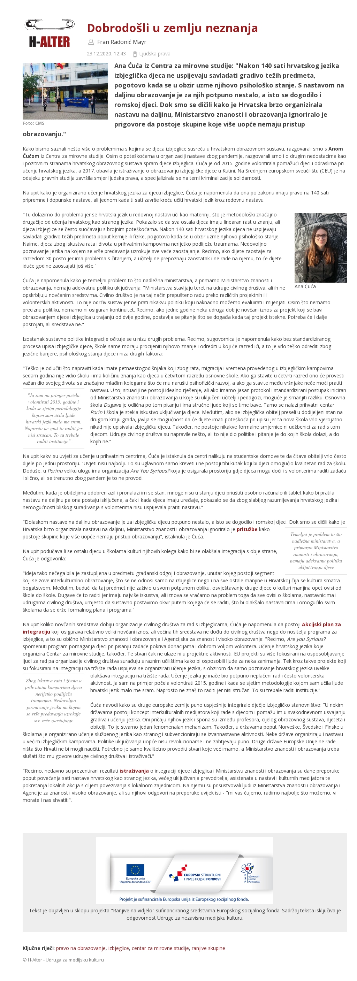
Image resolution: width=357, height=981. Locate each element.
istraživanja (134, 770)
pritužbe (247, 529)
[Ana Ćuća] (321, 247)
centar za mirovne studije (160, 948)
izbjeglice (118, 948)
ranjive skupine (208, 948)
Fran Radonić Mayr (121, 42)
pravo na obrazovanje (81, 948)
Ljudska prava (154, 53)
